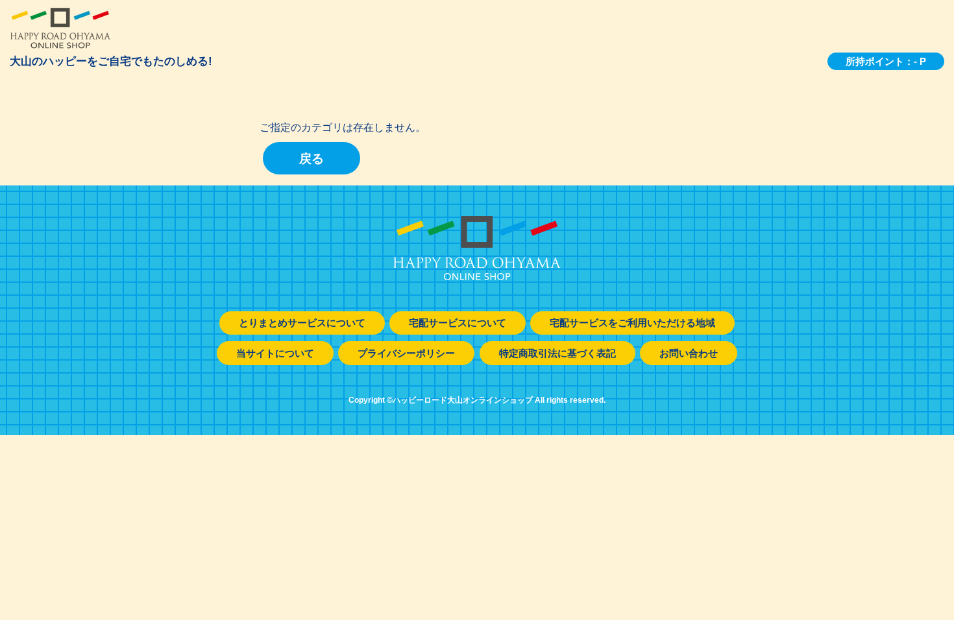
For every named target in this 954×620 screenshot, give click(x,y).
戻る (311, 158)
